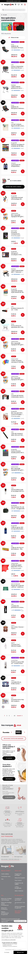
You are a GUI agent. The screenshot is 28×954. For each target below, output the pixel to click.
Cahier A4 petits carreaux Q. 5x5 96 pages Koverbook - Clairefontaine (17, 361)
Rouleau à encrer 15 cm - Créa (17, 309)
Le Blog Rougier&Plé (18, 887)
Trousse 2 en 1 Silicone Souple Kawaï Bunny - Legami (16, 645)
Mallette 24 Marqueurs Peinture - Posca (17, 107)
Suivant (19, 715)
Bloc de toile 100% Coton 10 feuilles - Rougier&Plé (17, 413)
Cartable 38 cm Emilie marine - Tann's (16, 683)
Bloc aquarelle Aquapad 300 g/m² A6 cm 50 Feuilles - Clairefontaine (17, 215)
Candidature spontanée (18, 899)
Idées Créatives (19, 891)
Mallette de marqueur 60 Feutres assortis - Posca (18, 47)
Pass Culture (18, 880)
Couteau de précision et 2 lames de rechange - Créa (17, 606)
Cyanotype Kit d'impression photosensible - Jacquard (16, 165)
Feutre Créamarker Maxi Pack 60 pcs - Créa (17, 67)
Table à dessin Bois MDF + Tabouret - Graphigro (17, 271)
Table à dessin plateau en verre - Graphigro (17, 87)
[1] (14, 50)
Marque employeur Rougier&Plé (20, 907)
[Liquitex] (7, 732)
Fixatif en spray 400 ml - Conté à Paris (17, 662)
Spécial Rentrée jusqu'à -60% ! (13, 1)
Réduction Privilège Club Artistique (6, 899)
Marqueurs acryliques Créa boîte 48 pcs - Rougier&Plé (16, 253)
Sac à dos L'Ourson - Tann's (17, 627)
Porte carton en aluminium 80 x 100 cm (17, 326)
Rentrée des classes (5, 24)
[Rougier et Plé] (7, 866)
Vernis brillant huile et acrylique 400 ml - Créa (17, 490)
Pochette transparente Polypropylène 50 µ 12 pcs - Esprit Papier (17, 233)
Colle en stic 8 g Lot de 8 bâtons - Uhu (17, 548)
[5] (19, 50)
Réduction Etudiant (20, 878)
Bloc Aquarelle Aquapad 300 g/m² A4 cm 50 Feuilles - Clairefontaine (17, 378)
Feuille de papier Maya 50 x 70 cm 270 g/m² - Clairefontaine (16, 565)
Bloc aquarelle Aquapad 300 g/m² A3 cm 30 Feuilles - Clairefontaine (17, 469)
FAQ (2, 879)
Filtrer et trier (15, 37)
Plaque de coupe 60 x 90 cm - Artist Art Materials (17, 586)
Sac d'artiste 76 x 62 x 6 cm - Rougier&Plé (17, 507)
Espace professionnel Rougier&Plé (5, 913)
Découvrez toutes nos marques (13, 738)
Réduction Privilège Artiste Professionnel (6, 904)
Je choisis (9, 758)
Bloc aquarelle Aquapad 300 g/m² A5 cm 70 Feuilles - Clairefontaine (17, 343)
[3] (16, 50)
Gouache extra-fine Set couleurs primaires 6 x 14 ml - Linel (17, 700)
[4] (18, 50)
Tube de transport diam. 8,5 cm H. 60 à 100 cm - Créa (17, 434)
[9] (19, 472)
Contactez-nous (5, 876)
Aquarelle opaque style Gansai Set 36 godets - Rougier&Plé (17, 291)
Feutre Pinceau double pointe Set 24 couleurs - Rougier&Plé (17, 451)
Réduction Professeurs (4, 908)
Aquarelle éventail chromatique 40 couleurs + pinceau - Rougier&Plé (17, 198)
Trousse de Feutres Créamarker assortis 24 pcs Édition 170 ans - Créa (17, 396)
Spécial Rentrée (16, 24)
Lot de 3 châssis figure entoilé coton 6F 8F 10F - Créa (17, 125)
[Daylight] (20, 732)
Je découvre (9, 797)
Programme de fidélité (19, 883)
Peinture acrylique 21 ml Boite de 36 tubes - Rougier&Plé (17, 145)
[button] (15, 5)
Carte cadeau (5, 874)
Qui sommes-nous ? (20, 903)
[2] (15, 50)
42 (14, 715)
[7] (18, 472)
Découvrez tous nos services (10, 859)
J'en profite (9, 779)
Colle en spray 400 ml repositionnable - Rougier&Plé (17, 528)
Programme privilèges (18, 874)
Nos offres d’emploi (18, 912)
